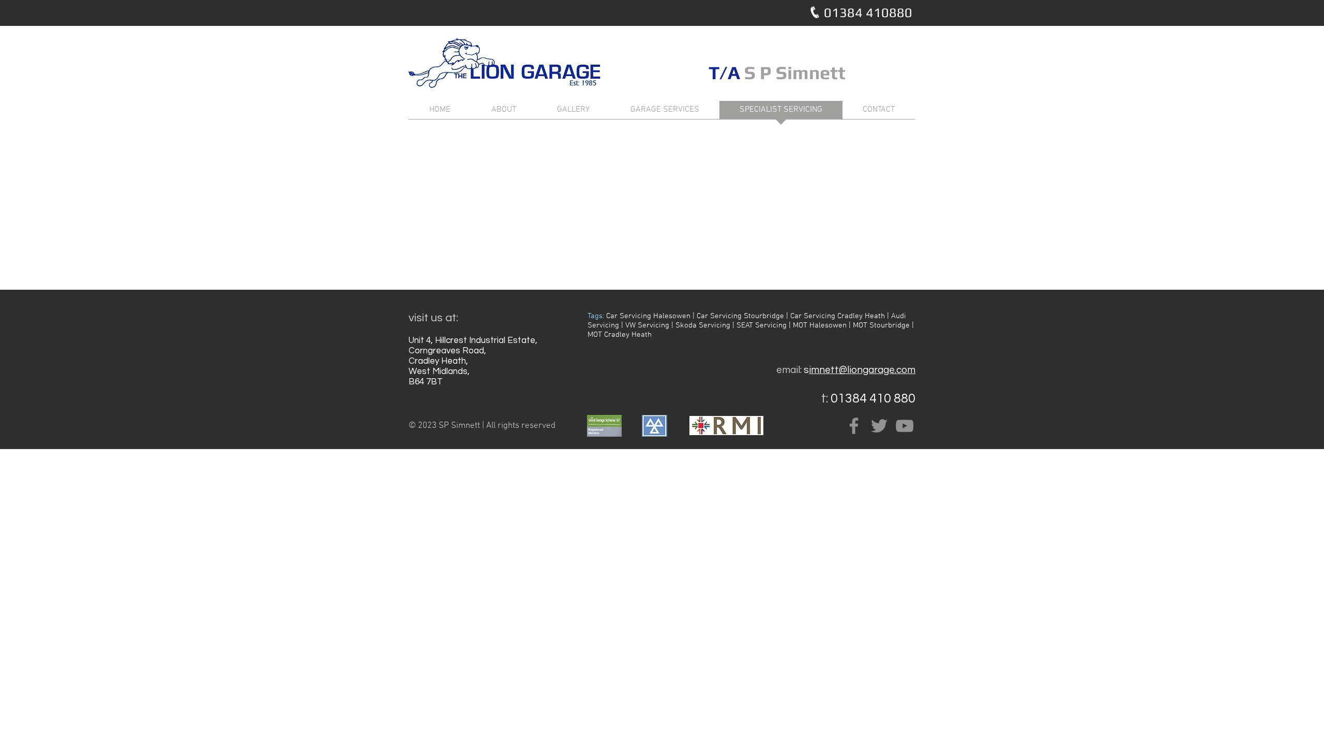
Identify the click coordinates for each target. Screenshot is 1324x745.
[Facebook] (854, 426)
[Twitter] (879, 426)
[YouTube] (904, 426)
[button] (472, 426)
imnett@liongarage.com (862, 370)
